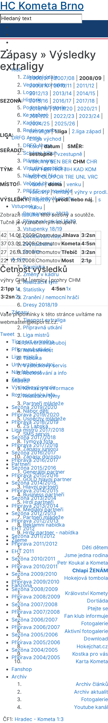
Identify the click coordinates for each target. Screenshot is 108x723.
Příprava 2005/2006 (36, 642)
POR (58, 177)
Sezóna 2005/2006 (35, 635)
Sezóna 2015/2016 (34, 468)
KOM (90, 169)
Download (96, 639)
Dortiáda (97, 601)
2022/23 (64, 116)
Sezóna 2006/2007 (35, 620)
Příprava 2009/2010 (35, 582)
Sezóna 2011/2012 (33, 536)
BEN (55, 161)
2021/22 (39, 116)
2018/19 (38, 109)
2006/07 (39, 78)
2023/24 (89, 116)
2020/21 (87, 109)
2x (18, 297)
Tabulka (21, 379)
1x (17, 289)
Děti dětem (95, 547)
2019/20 (63, 109)
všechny (39, 161)
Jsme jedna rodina (86, 555)
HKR (57, 169)
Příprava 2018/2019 (35, 422)
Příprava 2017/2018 (35, 445)
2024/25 (39, 123)
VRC (93, 177)
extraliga (39, 131)
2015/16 (38, 101)
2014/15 (85, 93)
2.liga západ (86, 131)
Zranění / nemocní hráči (51, 297)
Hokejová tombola (86, 578)
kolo (34, 146)
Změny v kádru (41, 274)
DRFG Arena (26, 138)
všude (36, 184)
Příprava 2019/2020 (35, 415)
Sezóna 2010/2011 (33, 559)
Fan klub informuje (86, 616)
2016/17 (62, 101)
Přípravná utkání (42, 327)
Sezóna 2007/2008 (35, 604)
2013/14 (62, 93)
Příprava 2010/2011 (35, 566)
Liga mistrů (36, 335)
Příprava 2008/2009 (36, 597)
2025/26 (64, 123)
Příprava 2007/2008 (36, 612)
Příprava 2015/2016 (35, 475)
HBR (46, 169)
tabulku (30, 215)
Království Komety (86, 593)
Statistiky (34, 289)
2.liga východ (45, 139)
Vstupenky (24, 206)
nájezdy (41, 199)
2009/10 (39, 86)
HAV (34, 169)
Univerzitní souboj (33, 364)
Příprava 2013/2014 (35, 506)
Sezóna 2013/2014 (34, 498)
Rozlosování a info (45, 373)
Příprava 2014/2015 (35, 490)
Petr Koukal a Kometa (82, 563)
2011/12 (85, 86)
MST (34, 177)
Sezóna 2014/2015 (34, 483)
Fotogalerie (94, 623)
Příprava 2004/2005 (36, 657)
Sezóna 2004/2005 (35, 650)
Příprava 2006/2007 (36, 627)
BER (66, 161)
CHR (91, 161)
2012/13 (38, 93)
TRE (69, 177)
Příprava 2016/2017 (35, 460)
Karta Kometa (92, 661)
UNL (81, 177)
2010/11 (63, 86)
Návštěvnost (26, 372)
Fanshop (22, 669)
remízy (62, 192)
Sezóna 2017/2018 (34, 437)
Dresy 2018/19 (40, 305)
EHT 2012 (23, 528)
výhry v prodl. (91, 192)
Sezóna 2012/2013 (34, 513)
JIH (68, 169)
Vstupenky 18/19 (42, 229)
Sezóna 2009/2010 (34, 574)
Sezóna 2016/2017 (34, 453)
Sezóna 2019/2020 (34, 407)
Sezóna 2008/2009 (35, 589)
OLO (46, 177)
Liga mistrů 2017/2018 (38, 430)
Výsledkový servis (33, 387)
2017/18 (85, 101)
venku (74, 184)
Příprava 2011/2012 (35, 544)
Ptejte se (98, 608)
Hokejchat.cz (92, 646)
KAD (78, 169)
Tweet (7, 334)
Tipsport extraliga (33, 341)
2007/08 (64, 78)
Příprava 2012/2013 (35, 521)
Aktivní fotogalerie (86, 631)
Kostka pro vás (90, 654)
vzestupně (69, 154)
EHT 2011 (23, 551)
